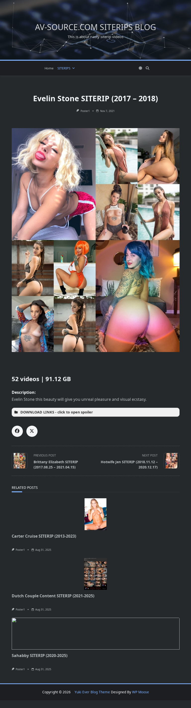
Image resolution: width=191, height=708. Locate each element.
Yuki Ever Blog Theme (92, 692)
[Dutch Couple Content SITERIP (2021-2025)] (96, 574)
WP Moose (140, 692)
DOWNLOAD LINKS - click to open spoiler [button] (56, 412)
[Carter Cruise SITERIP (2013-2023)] (96, 514)
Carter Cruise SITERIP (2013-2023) (44, 536)
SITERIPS (63, 68)
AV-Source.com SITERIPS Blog (95, 27)
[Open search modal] (147, 68)
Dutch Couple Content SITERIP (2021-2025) (53, 596)
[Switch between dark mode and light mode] (141, 68)
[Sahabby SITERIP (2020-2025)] (96, 634)
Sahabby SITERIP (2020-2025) (39, 655)
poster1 (85, 111)
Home (49, 68)
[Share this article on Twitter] (32, 431)
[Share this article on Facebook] (17, 431)
